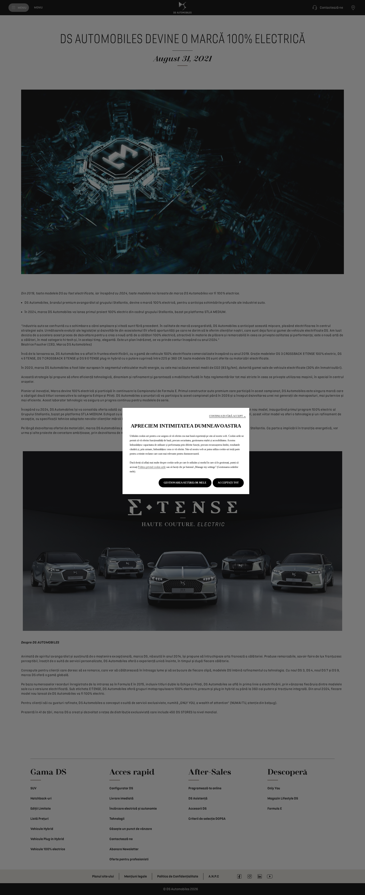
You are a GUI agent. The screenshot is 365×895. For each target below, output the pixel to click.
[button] (227, 416)
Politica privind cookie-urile (152, 467)
